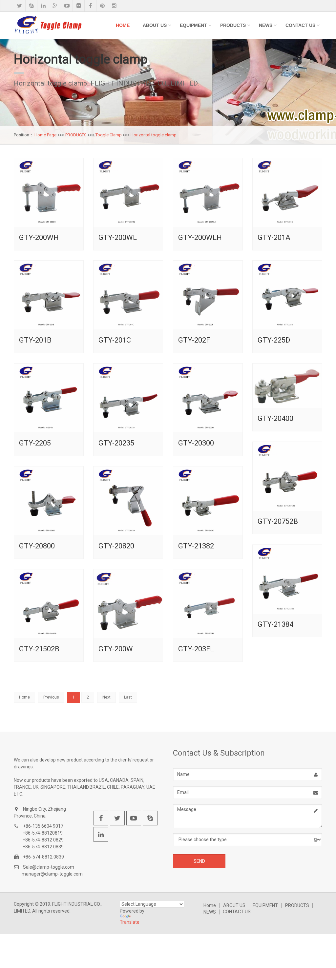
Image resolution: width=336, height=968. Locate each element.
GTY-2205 (35, 443)
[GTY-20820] (128, 501)
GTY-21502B (39, 649)
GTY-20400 (275, 418)
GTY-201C (114, 340)
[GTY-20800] (48, 501)
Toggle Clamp (108, 134)
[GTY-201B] (48, 295)
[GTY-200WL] (128, 192)
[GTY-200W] (128, 604)
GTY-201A (274, 237)
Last (128, 697)
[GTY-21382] (207, 501)
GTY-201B (35, 340)
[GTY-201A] (287, 192)
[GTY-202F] (207, 295)
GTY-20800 (37, 546)
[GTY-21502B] (48, 604)
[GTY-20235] (128, 398)
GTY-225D (274, 340)
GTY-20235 (116, 443)
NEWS (265, 25)
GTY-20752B (278, 521)
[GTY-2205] (48, 398)
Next (106, 697)
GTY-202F (194, 340)
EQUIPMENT (193, 25)
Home (123, 25)
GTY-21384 (275, 624)
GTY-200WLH (200, 237)
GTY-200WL (117, 237)
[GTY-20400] (287, 386)
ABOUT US (155, 25)
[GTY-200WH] (48, 192)
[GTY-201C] (128, 295)
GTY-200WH (39, 237)
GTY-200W (115, 649)
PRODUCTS (233, 25)
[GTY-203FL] (207, 604)
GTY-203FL (196, 649)
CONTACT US (300, 25)
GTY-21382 (196, 546)
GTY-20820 (116, 546)
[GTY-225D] (287, 295)
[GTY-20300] (207, 398)
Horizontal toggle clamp (154, 134)
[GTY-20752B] (287, 476)
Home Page (45, 134)
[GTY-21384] (287, 579)
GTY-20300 (196, 443)
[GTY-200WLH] (207, 192)
